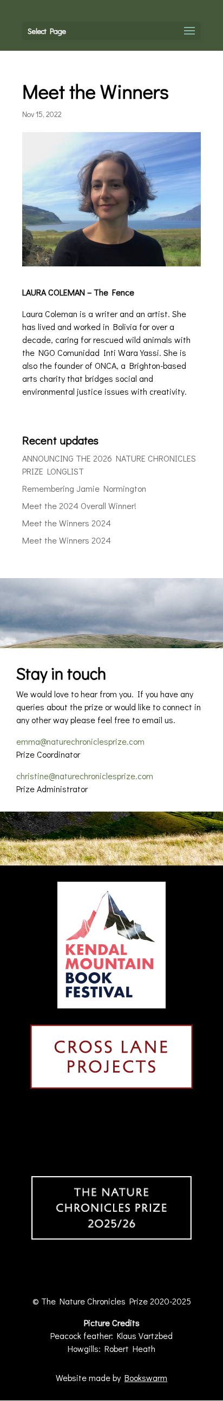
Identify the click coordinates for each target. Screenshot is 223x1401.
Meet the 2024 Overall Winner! (79, 505)
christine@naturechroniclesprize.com (84, 775)
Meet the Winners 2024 (66, 522)
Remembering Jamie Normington (84, 488)
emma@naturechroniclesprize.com (80, 741)
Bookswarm (145, 1377)
